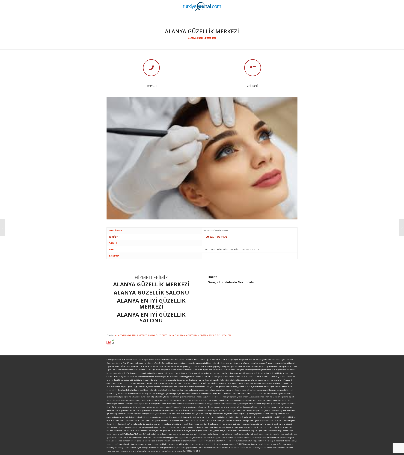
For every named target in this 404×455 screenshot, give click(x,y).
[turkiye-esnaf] (202, 6)
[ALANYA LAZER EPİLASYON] (2, 227)
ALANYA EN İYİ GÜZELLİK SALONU (164, 335)
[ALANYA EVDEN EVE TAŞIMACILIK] (401, 227)
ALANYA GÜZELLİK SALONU (219, 335)
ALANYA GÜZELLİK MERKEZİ (202, 38)
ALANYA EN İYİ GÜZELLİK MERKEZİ (131, 335)
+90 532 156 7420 (215, 237)
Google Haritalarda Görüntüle (231, 282)
